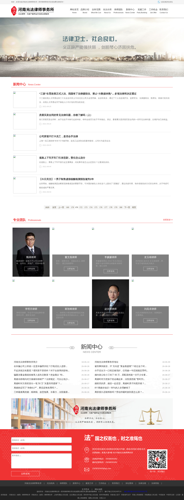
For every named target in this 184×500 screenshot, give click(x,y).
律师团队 (119, 11)
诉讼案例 (129, 483)
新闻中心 (130, 11)
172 (80, 207)
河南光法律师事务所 (33, 483)
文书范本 (85, 489)
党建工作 (142, 11)
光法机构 (50, 483)
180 (120, 207)
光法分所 (107, 11)
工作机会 (153, 11)
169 (67, 207)
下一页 (127, 207)
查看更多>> (168, 220)
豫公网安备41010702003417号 (135, 491)
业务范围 (96, 11)
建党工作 (89, 483)
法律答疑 (155, 483)
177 (105, 207)
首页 (54, 207)
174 (90, 207)
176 (100, 207)
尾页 (134, 207)
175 (95, 207)
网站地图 (98, 489)
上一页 (61, 207)
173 (85, 207)
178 (110, 207)
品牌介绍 (85, 11)
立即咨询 (31, 269)
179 (115, 207)
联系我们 (163, 11)
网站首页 (74, 11)
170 (72, 207)
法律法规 (142, 483)
